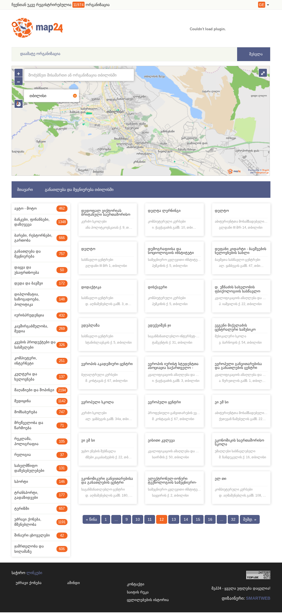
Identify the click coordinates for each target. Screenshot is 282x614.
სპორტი (39, 481)
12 (161, 519)
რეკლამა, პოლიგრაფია (39, 441)
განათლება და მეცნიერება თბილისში (79, 189)
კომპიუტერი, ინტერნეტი (39, 360)
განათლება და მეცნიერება (39, 254)
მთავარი (25, 189)
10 (137, 519)
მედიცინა (40, 401)
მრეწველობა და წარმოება (39, 425)
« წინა (91, 519)
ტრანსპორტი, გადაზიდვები (39, 495)
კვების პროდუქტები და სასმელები (39, 344)
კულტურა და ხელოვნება (39, 376)
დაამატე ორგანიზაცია (40, 53)
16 (210, 519)
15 (198, 519)
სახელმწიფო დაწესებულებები (39, 468)
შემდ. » (249, 519)
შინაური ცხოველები (39, 535)
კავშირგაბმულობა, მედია (39, 328)
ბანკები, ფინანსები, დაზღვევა (40, 222)
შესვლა (255, 54)
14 (186, 519)
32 (233, 519)
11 (150, 519)
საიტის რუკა (134, 592)
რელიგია (39, 455)
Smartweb (258, 598)
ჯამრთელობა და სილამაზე (39, 548)
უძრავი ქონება (29, 583)
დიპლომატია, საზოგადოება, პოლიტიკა (39, 299)
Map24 (265, 170)
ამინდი (73, 583)
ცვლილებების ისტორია (134, 600)
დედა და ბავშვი (39, 283)
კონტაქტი (134, 584)
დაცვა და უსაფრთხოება (39, 270)
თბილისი (37, 96)
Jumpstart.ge (262, 172)
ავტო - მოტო (39, 208)
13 (174, 519)
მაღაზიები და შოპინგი (40, 390)
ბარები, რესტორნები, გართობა (39, 238)
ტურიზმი (39, 508)
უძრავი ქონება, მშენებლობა (40, 522)
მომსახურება (39, 412)
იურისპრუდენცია (39, 315)
